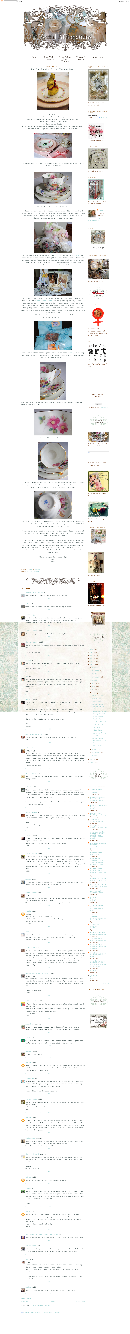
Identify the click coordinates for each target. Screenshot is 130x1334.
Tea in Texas (31, 1246)
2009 (92, 763)
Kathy (28, 1211)
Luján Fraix (94, 820)
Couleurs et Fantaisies (94, 976)
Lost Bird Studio (97, 939)
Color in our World (97, 961)
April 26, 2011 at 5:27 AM (38, 848)
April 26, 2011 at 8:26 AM (38, 1032)
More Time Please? (99, 722)
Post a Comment (27, 1298)
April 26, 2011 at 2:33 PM (38, 1133)
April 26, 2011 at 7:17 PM (38, 1183)
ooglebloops (30, 1138)
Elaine (28, 1188)
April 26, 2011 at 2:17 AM (38, 830)
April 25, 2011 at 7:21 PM (38, 637)
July (94, 683)
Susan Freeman (31, 812)
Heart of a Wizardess (98, 805)
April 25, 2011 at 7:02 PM (38, 610)
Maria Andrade (31, 893)
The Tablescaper (32, 642)
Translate (105, 117)
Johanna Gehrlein (32, 748)
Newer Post (25, 1301)
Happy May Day (97, 695)
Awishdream (30, 1024)
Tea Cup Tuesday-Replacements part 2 (100, 740)
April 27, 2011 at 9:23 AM (38, 1282)
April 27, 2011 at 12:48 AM (38, 1206)
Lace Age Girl (95, 891)
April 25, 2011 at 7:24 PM (38, 655)
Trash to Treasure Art (97, 906)
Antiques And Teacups (34, 592)
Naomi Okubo (94, 854)
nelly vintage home (97, 933)
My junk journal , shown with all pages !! (98, 872)
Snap (27, 932)
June (27, 1259)
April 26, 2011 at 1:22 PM (38, 1073)
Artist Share (97, 746)
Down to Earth (95, 813)
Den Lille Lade (96, 869)
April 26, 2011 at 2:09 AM (38, 807)
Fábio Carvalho (31, 1001)
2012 (92, 662)
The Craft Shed (96, 945)
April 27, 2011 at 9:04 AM (38, 1254)
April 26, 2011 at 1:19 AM (38, 782)
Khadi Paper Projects (98, 886)
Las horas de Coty (97, 821)
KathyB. (29, 787)
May (93, 690)
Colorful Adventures (98, 953)
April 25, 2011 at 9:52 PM (38, 694)
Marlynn (29, 1287)
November (96, 671)
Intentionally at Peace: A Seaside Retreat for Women (97, 862)
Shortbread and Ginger (34, 734)
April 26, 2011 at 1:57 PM (38, 1094)
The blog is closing (98, 815)
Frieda (28, 911)
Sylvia (28, 660)
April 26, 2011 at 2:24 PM (38, 1112)
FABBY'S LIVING (31, 854)
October (95, 674)
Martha (76, 255)
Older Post (80, 1301)
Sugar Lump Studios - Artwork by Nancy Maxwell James (98, 833)
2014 (92, 655)
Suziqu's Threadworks (98, 885)
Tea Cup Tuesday (33, 571)
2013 (92, 658)
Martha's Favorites (97, 971)
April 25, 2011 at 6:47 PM (38, 598)
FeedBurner (104, 408)
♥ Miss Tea (30, 1078)
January (95, 756)
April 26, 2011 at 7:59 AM (38, 996)
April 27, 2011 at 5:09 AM (38, 1240)
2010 (92, 760)
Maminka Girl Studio (98, 879)
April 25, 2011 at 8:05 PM (38, 671)
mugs (91, 978)
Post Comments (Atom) (41, 1305)
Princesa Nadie (31, 1099)
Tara (27, 604)
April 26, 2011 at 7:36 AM (38, 906)
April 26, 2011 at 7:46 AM (38, 926)
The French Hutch (32, 1154)
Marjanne (29, 1051)
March (94, 749)
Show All (106, 983)
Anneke (28, 879)
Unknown (29, 1062)
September (96, 677)
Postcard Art (97, 698)
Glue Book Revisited (98, 940)
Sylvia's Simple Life (43, 301)
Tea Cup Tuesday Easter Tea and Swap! (98, 706)
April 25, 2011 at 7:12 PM (38, 625)
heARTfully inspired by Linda (98, 844)
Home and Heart (31, 631)
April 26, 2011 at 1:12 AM (38, 768)
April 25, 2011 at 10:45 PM (38, 729)
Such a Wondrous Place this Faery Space (42, 1234)
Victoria (29, 835)
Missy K (93, 897)
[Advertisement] (65, 1322)
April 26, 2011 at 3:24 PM (38, 1149)
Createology (30, 615)
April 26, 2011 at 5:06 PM (38, 1172)
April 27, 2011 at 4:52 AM (38, 1229)
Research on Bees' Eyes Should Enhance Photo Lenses (98, 964)
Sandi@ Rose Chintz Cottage (37, 973)
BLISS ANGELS (95, 859)
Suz (27, 676)
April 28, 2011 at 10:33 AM (38, 1293)
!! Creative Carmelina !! (95, 915)
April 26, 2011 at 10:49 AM (38, 1057)
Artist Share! (97, 701)
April (94, 693)
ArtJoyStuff (94, 826)
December (96, 668)
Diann (28, 1038)
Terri (70, 353)
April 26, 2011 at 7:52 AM (38, 942)
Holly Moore (30, 948)
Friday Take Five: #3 (98, 827)
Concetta (29, 699)
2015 (92, 652)
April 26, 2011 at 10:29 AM (38, 1046)
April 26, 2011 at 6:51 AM (38, 888)
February (96, 753)
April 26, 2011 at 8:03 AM (38, 1019)
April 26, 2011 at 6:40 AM (38, 874)
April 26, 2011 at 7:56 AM (38, 968)
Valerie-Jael (31, 773)
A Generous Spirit (97, 893)
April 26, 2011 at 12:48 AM (38, 743)
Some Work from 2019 (98, 880)
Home (53, 1301)
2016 (92, 649)
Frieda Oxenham (96, 789)
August (95, 680)
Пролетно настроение (98, 934)
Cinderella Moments (97, 797)
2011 (92, 665)
